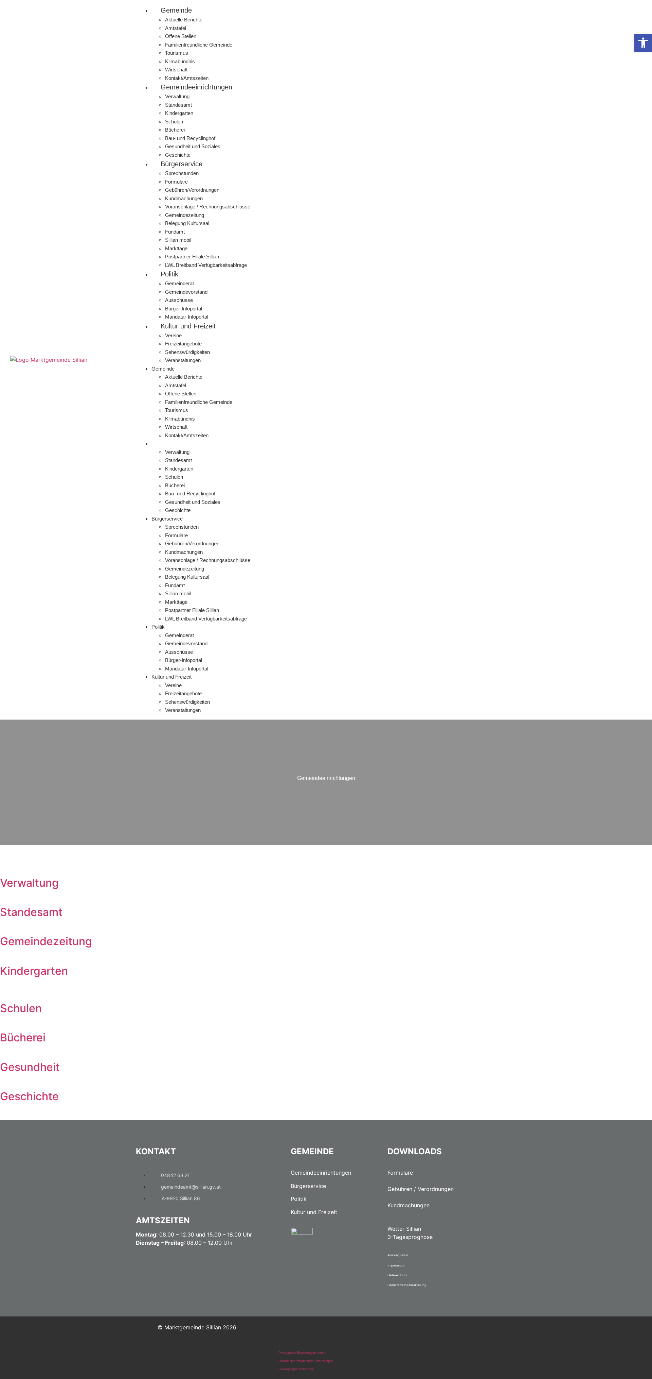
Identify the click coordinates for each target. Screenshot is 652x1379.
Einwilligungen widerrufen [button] (296, 1344)
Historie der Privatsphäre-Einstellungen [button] (305, 1336)
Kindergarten (179, 113)
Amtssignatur (397, 1255)
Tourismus (176, 53)
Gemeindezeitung (184, 215)
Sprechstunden (182, 173)
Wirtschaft (176, 69)
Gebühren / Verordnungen (420, 1189)
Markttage (176, 248)
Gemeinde (176, 10)
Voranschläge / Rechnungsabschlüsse (207, 206)
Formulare (176, 182)
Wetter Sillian (404, 1228)
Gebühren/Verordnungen (192, 190)
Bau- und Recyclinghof (190, 138)
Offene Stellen (180, 36)
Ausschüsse (179, 300)
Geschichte (178, 155)
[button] (643, 43)
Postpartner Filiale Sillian (192, 256)
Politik (169, 274)
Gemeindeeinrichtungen (196, 87)
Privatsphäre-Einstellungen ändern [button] (302, 1328)
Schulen (174, 121)
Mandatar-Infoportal (186, 317)
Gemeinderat (179, 283)
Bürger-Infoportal (183, 308)
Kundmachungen (184, 198)
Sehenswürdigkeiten (187, 352)
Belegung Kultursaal (187, 223)
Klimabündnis (180, 61)
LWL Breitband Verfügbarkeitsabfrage (206, 265)
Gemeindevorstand (186, 292)
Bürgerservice (181, 164)
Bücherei (175, 130)
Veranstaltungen (183, 360)
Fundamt (175, 232)
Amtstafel (175, 28)
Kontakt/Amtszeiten (187, 78)
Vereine (173, 335)
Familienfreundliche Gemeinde (198, 45)
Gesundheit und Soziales (192, 146)
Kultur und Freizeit (188, 326)
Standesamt (178, 105)
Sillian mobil (178, 240)
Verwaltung (177, 96)
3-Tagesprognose (410, 1236)
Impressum (395, 1265)
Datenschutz (397, 1275)
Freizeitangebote (183, 343)
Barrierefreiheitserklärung (407, 1285)
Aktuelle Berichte (183, 19)
